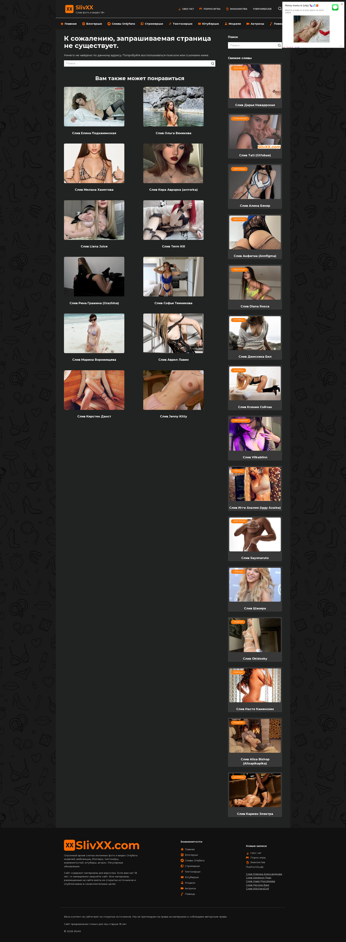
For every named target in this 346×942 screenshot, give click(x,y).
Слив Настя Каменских (255, 709)
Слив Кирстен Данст (94, 416)
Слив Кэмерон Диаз (258, 877)
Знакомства (238, 9)
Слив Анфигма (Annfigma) (255, 256)
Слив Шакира (255, 608)
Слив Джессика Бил (255, 356)
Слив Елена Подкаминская (94, 133)
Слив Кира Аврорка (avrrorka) (173, 189)
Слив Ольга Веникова (173, 133)
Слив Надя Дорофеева (260, 881)
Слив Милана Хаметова (94, 189)
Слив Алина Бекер (255, 205)
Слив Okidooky (255, 658)
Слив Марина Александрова (264, 873)
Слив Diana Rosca (255, 306)
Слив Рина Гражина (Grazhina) (94, 303)
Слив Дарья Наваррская (255, 105)
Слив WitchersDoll (257, 888)
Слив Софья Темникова (173, 303)
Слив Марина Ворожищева (94, 359)
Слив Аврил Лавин (173, 359)
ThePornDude (262, 9)
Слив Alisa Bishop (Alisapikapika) (255, 761)
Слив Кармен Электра (255, 813)
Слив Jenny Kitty (173, 416)
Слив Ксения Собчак (255, 407)
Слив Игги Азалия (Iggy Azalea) (255, 507)
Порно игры (212, 9)
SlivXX (84, 7)
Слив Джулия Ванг (257, 884)
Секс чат (188, 9)
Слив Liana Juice (94, 246)
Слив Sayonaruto (255, 558)
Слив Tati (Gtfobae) (255, 155)
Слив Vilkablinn (255, 457)
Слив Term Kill (173, 246)
